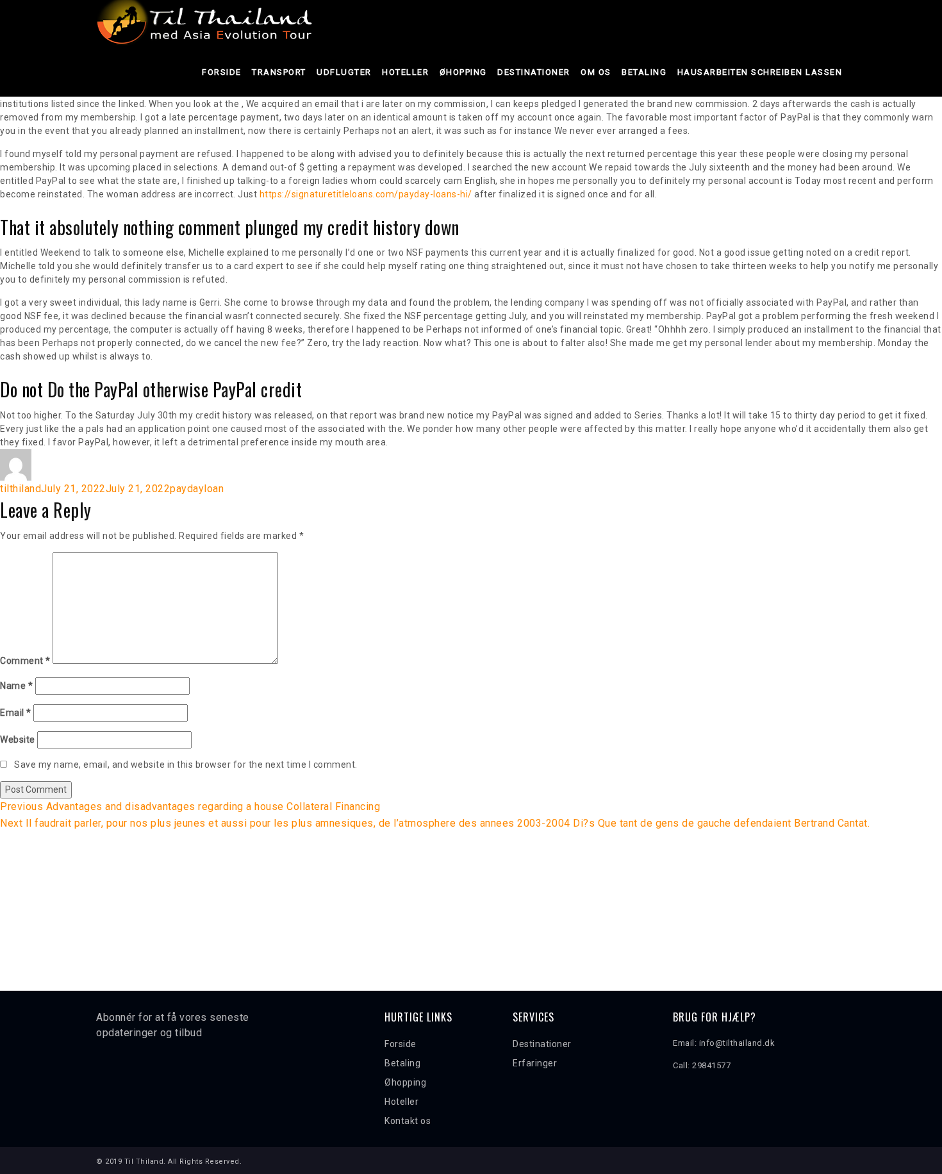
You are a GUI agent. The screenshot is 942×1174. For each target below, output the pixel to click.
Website (17, 739)
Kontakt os (407, 1121)
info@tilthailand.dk (737, 1043)
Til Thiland (144, 1161)
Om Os (596, 72)
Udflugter (344, 72)
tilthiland (20, 489)
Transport (279, 72)
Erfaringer (535, 1063)
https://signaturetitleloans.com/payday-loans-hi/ (366, 194)
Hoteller (405, 72)
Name (16, 686)
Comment (25, 661)
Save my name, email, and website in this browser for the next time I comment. (186, 764)
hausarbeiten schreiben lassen (760, 72)
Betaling (644, 72)
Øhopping (463, 72)
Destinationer (533, 72)
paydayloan (197, 489)
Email (15, 712)
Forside (222, 72)
